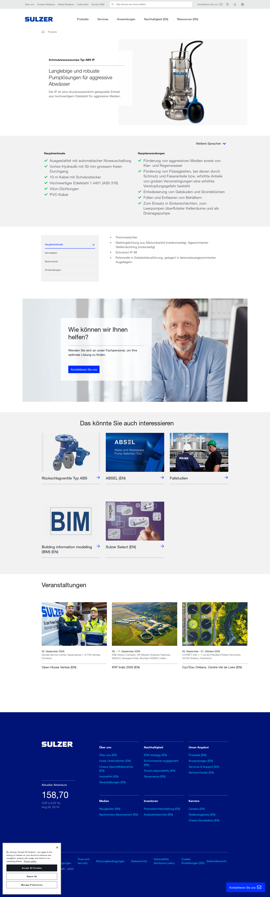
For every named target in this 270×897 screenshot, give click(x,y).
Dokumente (51, 261)
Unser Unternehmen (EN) (115, 760)
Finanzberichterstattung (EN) (162, 808)
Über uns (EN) (108, 755)
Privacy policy (30, 861)
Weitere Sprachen (209, 143)
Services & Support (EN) (204, 766)
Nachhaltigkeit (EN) (156, 19)
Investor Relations (46, 4)
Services (102, 19)
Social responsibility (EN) (159, 770)
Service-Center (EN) (201, 772)
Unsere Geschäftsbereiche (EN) (116, 768)
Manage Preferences (32, 885)
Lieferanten (82, 4)
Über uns (29, 4)
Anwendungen (126, 19)
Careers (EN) (197, 808)
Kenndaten (51, 252)
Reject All (32, 876)
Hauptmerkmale (54, 244)
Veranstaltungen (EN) (112, 782)
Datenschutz (139, 861)
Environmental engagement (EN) (161, 762)
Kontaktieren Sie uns (84, 369)
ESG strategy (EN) (155, 755)
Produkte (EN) (197, 755)
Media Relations (66, 4)
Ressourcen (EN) (187, 19)
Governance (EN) (154, 776)
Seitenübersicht (216, 861)
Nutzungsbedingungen (110, 861)
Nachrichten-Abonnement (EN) (118, 814)
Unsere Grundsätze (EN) (204, 820)
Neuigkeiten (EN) (109, 808)
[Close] (57, 847)
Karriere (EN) (98, 4)
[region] (31, 868)
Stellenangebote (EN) (202, 814)
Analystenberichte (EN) (158, 814)
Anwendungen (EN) (201, 760)
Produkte (83, 19)
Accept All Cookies (32, 868)
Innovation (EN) (108, 776)
